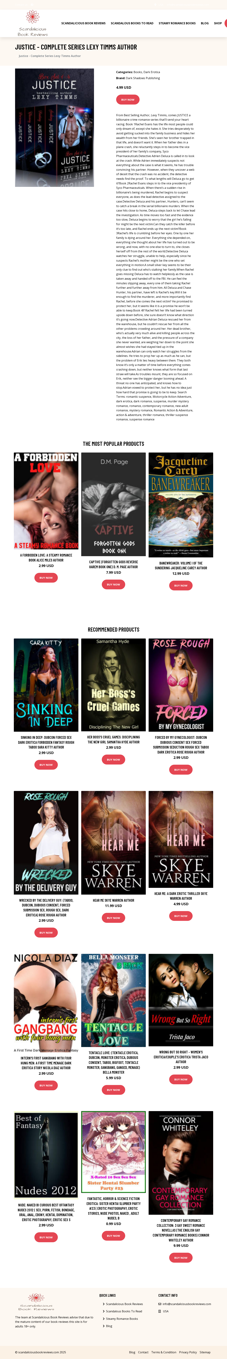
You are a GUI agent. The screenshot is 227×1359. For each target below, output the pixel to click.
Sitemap (205, 1352)
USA (161, 4)
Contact (143, 1352)
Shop (218, 23)
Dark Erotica (151, 72)
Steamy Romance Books (177, 23)
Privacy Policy (188, 1352)
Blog (205, 23)
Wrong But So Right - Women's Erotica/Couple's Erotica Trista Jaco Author (181, 1057)
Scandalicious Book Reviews (83, 23)
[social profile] (32, 4)
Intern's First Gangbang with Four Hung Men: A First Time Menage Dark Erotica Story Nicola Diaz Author (46, 1063)
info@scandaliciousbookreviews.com (188, 4)
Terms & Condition (163, 1352)
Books (138, 72)
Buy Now (127, 99)
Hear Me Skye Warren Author (113, 900)
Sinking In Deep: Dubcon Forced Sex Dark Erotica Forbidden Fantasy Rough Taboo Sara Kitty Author (46, 742)
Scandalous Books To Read (132, 23)
